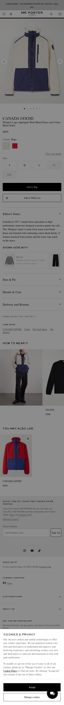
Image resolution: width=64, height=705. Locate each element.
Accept (32, 687)
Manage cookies (32, 697)
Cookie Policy (10, 670)
